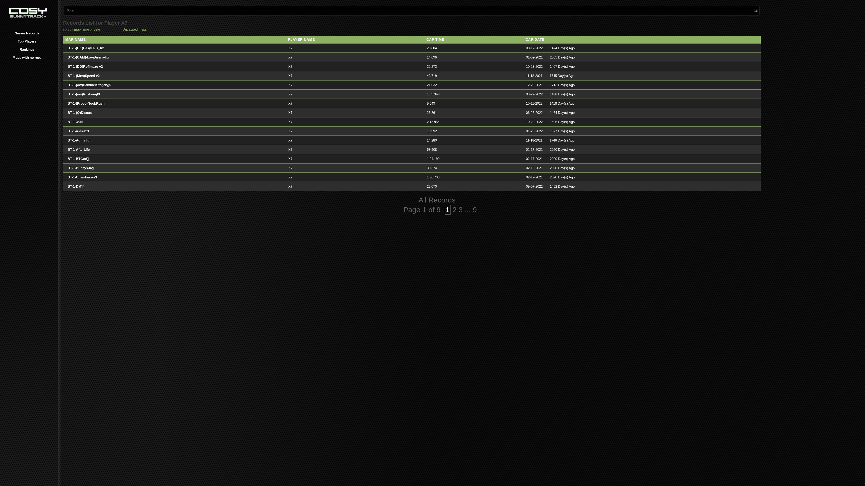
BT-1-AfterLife (79, 149)
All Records (437, 200)
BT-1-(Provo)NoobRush (86, 103)
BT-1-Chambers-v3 (82, 177)
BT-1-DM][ (76, 186)
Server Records (27, 33)
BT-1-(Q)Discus (80, 113)
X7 (290, 48)
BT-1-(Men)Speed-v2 (84, 76)
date (97, 29)
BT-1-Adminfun (79, 140)
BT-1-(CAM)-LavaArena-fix (88, 57)
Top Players (27, 41)
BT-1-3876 (75, 122)
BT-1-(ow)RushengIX (84, 94)
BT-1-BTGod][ (78, 159)
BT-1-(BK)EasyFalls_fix (86, 48)
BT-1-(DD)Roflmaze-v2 (85, 66)
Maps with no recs (27, 57)
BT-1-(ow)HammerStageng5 (89, 85)
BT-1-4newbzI (78, 131)
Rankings (27, 49)
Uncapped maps (135, 29)
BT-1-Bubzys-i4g (81, 168)
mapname (81, 29)
